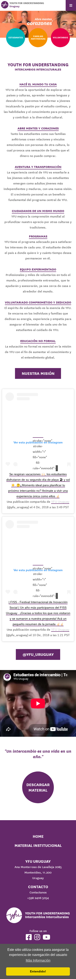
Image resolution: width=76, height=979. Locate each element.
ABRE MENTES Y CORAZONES (38, 128)
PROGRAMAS (38, 236)
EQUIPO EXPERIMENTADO (38, 269)
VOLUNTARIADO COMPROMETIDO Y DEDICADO (38, 302)
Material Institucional (38, 845)
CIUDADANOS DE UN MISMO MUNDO (38, 211)
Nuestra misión (38, 373)
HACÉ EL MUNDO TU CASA (38, 84)
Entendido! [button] (38, 971)
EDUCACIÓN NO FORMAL (38, 341)
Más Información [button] (38, 960)
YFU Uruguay (60, 501)
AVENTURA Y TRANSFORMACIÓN (38, 167)
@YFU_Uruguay (38, 654)
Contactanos (38, 892)
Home (38, 836)
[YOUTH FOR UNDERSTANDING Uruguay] (5, 5)
